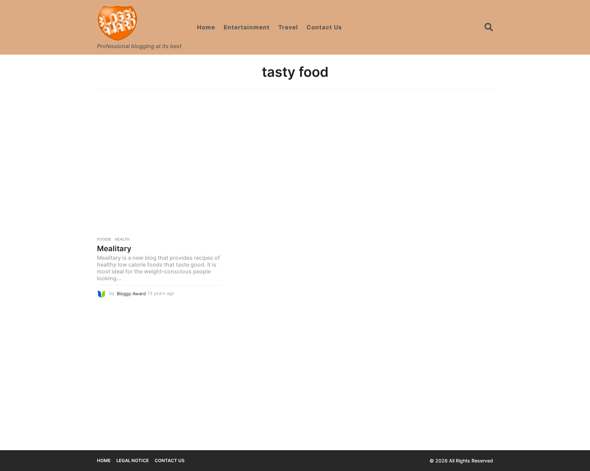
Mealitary (114, 248)
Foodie (104, 239)
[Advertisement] (295, 148)
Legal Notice (132, 460)
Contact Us (324, 27)
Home (206, 27)
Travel (288, 27)
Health (122, 239)
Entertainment (247, 27)
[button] (488, 27)
